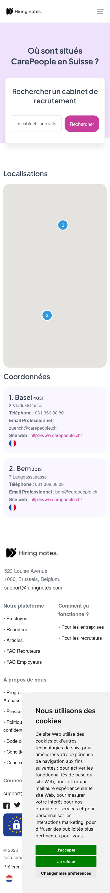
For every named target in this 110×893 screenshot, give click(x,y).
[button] (63, 225)
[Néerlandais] (9, 878)
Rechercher (82, 123)
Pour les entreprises (82, 626)
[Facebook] (6, 806)
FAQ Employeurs (24, 661)
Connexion (17, 762)
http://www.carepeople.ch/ (56, 435)
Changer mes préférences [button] (66, 873)
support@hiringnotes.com (33, 587)
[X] (17, 806)
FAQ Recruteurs (23, 650)
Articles (14, 639)
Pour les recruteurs (81, 637)
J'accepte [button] (66, 850)
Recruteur (16, 629)
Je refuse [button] (66, 861)
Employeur (17, 618)
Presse (13, 711)
